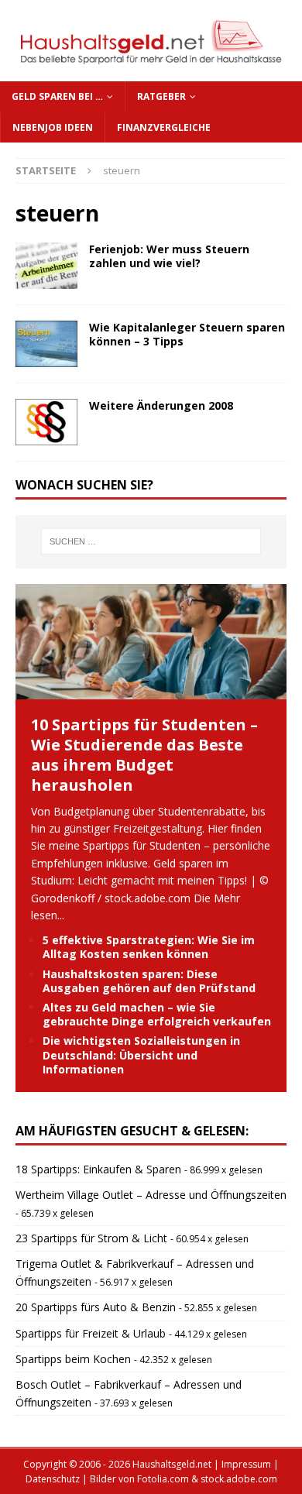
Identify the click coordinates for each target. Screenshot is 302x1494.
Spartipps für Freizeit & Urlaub (90, 1333)
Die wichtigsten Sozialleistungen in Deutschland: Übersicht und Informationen (141, 1054)
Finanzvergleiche (164, 127)
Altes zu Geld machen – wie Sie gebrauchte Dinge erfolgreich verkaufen (157, 1014)
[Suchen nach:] (151, 541)
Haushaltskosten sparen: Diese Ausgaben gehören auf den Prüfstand (149, 981)
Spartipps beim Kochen (73, 1358)
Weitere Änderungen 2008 (161, 405)
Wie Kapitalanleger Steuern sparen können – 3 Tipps (187, 334)
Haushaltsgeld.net (171, 1464)
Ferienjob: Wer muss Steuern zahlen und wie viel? (169, 256)
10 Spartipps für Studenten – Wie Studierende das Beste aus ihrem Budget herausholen (144, 754)
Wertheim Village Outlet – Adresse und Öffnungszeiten (151, 1194)
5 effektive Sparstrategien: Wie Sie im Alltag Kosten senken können (149, 946)
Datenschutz (53, 1478)
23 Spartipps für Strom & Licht (91, 1238)
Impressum (246, 1464)
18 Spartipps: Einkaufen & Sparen (98, 1169)
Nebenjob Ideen (52, 127)
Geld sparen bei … (57, 96)
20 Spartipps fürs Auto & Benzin (95, 1307)
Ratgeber (161, 96)
